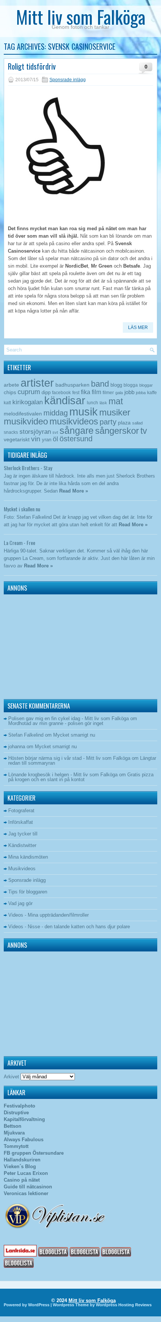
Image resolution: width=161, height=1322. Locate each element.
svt (55, 432)
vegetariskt (17, 439)
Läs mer (138, 327)
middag (55, 412)
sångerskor (117, 431)
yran (46, 439)
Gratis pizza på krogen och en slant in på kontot (81, 777)
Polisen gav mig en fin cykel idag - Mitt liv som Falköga (68, 718)
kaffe (152, 392)
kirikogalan (27, 402)
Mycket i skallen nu (22, 509)
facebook (61, 392)
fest (75, 392)
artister (37, 383)
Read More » (73, 491)
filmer (108, 392)
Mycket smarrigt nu (74, 735)
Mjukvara (14, 1133)
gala (119, 392)
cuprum (29, 392)
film (96, 392)
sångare (77, 430)
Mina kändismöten (28, 857)
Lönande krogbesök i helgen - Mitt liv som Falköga (63, 774)
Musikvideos (22, 868)
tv (143, 431)
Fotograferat (21, 810)
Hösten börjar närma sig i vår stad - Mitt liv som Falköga (69, 758)
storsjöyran (35, 431)
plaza (124, 423)
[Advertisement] (50, 645)
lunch (92, 402)
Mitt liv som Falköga (80, 16)
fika (85, 392)
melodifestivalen (23, 414)
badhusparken (72, 385)
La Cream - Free (19, 542)
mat (116, 401)
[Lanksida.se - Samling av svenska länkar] (20, 1255)
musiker (114, 412)
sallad (137, 423)
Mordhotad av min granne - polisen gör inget (55, 723)
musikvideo (26, 421)
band (100, 384)
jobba (141, 392)
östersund (76, 439)
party (108, 421)
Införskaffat (20, 822)
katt (7, 402)
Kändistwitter (22, 845)
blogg (116, 385)
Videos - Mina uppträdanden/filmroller (48, 915)
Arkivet (11, 1076)
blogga (131, 385)
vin (35, 439)
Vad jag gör (20, 903)
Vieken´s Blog (20, 1166)
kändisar (64, 400)
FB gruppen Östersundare (34, 1153)
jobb (129, 392)
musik (83, 411)
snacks (11, 432)
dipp (46, 392)
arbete (11, 385)
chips (10, 392)
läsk (103, 402)
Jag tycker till (22, 834)
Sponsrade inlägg (67, 79)
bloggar (146, 385)
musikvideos (73, 421)
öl (55, 439)
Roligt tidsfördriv (32, 66)
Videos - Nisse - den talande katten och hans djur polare (69, 926)
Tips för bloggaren (27, 892)
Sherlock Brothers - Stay (28, 468)
